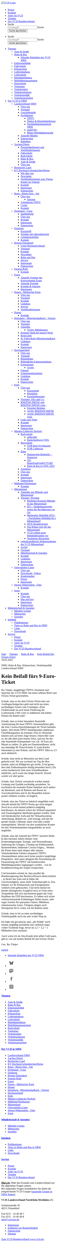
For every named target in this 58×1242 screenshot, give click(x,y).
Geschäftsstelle (28, 112)
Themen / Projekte (30, 498)
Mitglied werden (22, 611)
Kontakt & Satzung (30, 286)
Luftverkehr (20, 74)
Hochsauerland (21, 350)
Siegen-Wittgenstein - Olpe (28, 584)
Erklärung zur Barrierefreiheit (23, 1228)
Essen (17, 274)
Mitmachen (20, 613)
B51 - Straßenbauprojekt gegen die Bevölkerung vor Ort (41, 509)
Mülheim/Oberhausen (25, 483)
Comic (24, 205)
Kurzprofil (26, 231)
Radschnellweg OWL (38, 440)
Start (3, 654)
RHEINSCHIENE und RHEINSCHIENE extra (33, 404)
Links (17, 628)
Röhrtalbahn (27, 358)
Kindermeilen (27, 576)
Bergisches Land (22, 167)
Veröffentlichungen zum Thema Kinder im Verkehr (37, 180)
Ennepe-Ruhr (21, 269)
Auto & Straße (21, 51)
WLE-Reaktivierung (37, 524)
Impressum (26, 187)
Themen (12, 48)
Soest (17, 590)
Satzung (31, 199)
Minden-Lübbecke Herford (28, 431)
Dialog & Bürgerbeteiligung (41, 121)
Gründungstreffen (30, 237)
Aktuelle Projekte (29, 283)
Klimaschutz (20, 69)
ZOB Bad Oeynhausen (39, 445)
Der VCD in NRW (17, 101)
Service (24, 260)
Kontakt (12, 12)
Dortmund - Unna (23, 211)
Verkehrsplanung (22, 92)
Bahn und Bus (28, 257)
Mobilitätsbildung (23, 77)
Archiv (30, 367)
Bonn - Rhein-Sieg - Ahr (26, 193)
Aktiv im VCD (15, 15)
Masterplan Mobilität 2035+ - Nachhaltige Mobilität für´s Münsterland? (41, 518)
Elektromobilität (22, 63)
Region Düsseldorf (23, 243)
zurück (4, 949)
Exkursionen (27, 364)
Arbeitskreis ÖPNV (31, 202)
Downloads (20, 631)
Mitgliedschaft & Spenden (34, 553)
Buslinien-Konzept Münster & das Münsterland (41, 502)
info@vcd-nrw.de (10, 1219)
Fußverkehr (20, 66)
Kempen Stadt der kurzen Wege (37, 332)
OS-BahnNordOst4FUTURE (40, 462)
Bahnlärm (26, 141)
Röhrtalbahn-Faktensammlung (36, 361)
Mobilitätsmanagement (25, 80)
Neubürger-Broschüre (38, 538)
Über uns (25, 106)
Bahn (23, 451)
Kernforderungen (36, 396)
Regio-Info (26, 335)
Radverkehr (20, 83)
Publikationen (21, 622)
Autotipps (26, 469)
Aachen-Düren (21, 144)
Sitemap (12, 1233)
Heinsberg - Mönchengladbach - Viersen (34, 318)
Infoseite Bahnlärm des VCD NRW (26, 955)
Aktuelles (25, 327)
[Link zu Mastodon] (11, 973)
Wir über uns (27, 173)
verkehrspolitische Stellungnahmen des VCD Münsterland (38, 543)
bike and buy (27, 599)
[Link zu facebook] (11, 981)
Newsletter (26, 176)
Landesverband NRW (25, 103)
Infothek (12, 619)
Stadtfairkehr (27, 214)
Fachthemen (27, 115)
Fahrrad (25, 370)
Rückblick (32, 393)
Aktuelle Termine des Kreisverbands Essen (31, 279)
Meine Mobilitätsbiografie (40, 132)
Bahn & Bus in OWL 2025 (41, 466)
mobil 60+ (32, 129)
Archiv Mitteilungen (37, 329)
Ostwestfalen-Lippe (24, 567)
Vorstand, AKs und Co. (32, 399)
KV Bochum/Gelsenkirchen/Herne (32, 170)
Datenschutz (27, 138)
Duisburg (19, 228)
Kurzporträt (33, 390)
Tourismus (19, 86)
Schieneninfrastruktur (31, 373)
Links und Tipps (29, 419)
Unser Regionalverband (33, 245)
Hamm (17, 312)
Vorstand (25, 109)
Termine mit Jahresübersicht (35, 234)
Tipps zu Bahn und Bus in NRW (30, 625)
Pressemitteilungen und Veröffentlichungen (32, 149)
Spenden (18, 616)
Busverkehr (26, 442)
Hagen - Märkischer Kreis (27, 292)
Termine (12, 18)
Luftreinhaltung (22, 72)
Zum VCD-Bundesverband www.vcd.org (22, 1239)
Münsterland (20, 489)
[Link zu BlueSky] (11, 965)
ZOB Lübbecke (35, 448)
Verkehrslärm (21, 89)
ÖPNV (30, 118)
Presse (11, 9)
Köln (16, 385)
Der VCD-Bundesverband (21, 21)
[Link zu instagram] (11, 989)
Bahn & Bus (20, 54)
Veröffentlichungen (30, 309)
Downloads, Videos (31, 573)
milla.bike (32, 437)
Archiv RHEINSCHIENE (40, 411)
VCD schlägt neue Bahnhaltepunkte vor (37, 534)
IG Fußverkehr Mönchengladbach (38, 338)
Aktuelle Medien (29, 135)
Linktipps (25, 303)
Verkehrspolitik (22, 95)
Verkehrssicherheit (23, 98)
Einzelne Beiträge (36, 408)
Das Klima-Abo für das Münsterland (39, 528)
